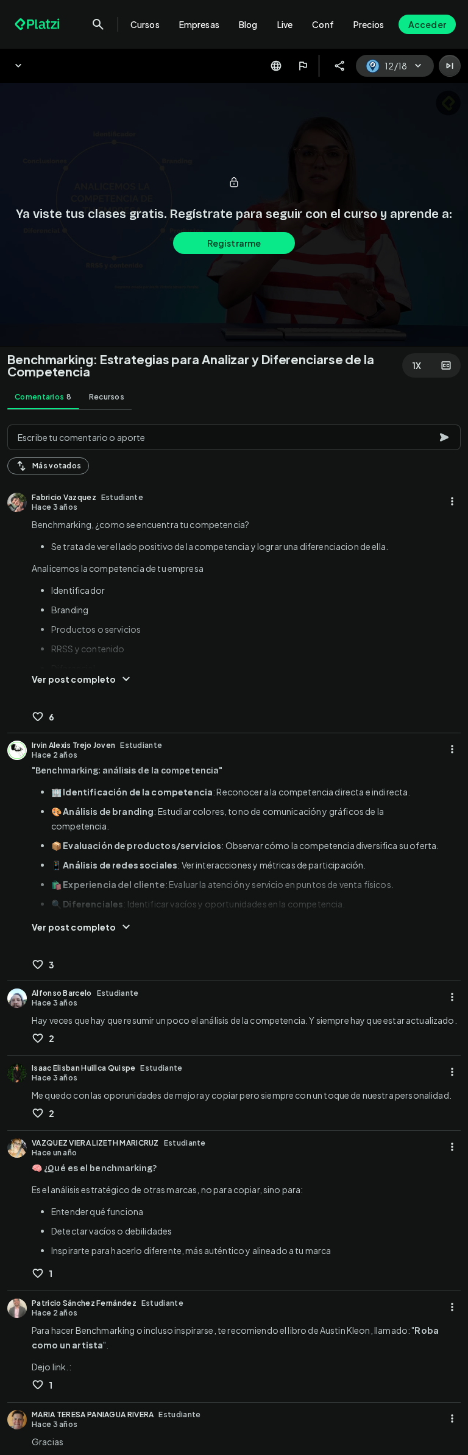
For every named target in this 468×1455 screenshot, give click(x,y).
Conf (323, 24)
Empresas (199, 24)
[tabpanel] (234, 936)
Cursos (145, 24)
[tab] (43, 397)
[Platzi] (38, 24)
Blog (248, 24)
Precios (368, 24)
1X (417, 365)
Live (285, 24)
